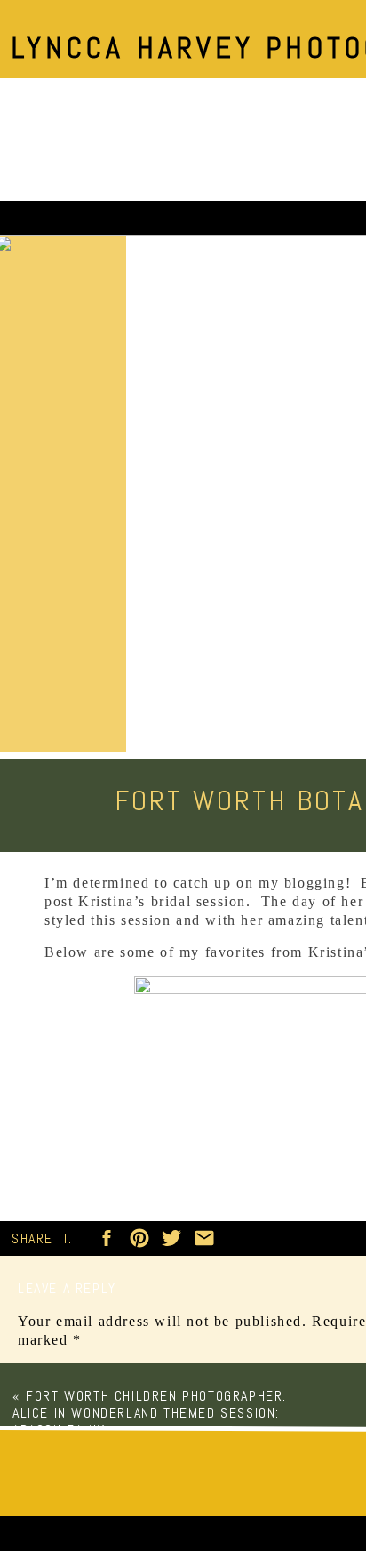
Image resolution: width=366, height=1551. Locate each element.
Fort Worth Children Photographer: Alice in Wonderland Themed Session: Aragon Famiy (149, 1412)
